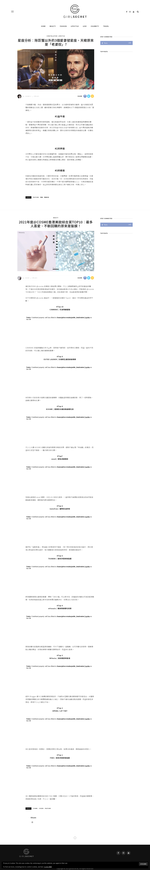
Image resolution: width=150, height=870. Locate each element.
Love (85, 26)
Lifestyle (75, 26)
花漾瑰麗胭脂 (65, 309)
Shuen (27, 278)
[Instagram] (32, 532)
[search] (138, 11)
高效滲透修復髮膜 (63, 497)
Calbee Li (28, 96)
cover (41, 518)
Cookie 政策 (48, 867)
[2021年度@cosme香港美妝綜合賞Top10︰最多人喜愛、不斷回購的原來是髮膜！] (55, 250)
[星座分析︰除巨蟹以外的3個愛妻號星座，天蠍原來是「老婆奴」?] (55, 69)
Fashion (63, 26)
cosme (35, 518)
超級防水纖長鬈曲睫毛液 (64, 351)
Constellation (52, 36)
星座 (41, 197)
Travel (106, 26)
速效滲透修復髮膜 (65, 413)
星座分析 (46, 197)
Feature (36, 197)
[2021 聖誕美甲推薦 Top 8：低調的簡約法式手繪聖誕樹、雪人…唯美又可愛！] (55, 587)
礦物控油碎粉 (65, 393)
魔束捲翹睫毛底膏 (65, 434)
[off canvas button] (12, 11)
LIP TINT (63, 479)
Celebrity (95, 26)
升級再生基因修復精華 (67, 330)
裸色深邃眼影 (63, 372)
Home (43, 26)
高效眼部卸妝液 (64, 455)
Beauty (53, 26)
